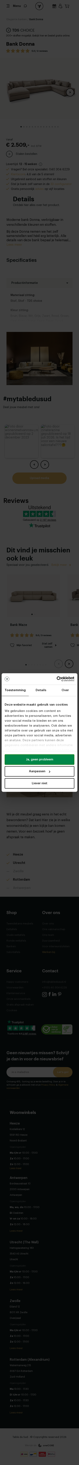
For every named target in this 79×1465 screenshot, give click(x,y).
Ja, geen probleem (39, 759)
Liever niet (39, 783)
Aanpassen (37, 771)
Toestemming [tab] (15, 690)
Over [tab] (65, 690)
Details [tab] (41, 690)
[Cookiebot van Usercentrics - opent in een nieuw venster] (56, 679)
